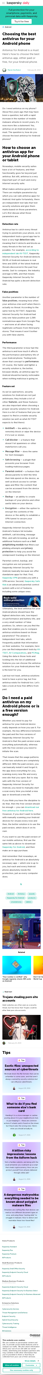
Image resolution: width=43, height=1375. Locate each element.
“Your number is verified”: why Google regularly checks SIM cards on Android (16, 979)
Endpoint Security (8, 1316)
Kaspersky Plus (7, 1250)
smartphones (16, 902)
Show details (30, 1361)
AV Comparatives (17, 653)
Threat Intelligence (9, 1327)
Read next (8, 992)
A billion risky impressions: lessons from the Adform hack (21, 1154)
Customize (30, 1365)
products (31, 898)
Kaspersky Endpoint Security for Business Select (20, 1291)
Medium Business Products (13, 1281)
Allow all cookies (12, 1365)
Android (8, 27)
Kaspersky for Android (13, 847)
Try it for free (21, 21)
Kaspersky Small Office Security (13, 1269)
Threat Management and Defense (14, 1313)
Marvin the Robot (14, 70)
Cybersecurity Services (10, 1309)
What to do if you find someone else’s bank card (21, 1107)
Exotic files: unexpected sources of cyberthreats (21, 1067)
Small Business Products (12, 1263)
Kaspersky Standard (9, 1247)
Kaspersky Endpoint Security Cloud (15, 1272)
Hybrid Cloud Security (10, 1320)
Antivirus (21, 894)
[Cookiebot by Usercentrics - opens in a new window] (30, 1335)
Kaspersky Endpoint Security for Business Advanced (21, 1294)
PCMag (35, 653)
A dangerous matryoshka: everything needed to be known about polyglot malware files (21, 1200)
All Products (6, 1258)
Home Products (8, 1241)
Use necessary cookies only (21, 1370)
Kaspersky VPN (9, 577)
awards (32, 894)
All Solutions (6, 1331)
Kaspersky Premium (9, 1254)
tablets (28, 902)
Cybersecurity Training (10, 1323)
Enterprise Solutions (10, 1303)
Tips (22, 1060)
